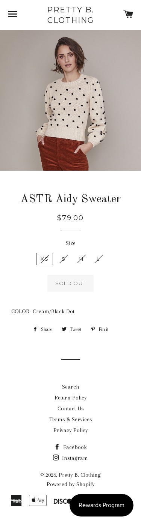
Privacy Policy (70, 430)
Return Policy (71, 397)
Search (70, 386)
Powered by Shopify (71, 484)
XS (45, 259)
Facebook (74, 447)
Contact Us (71, 408)
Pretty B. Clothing (70, 15)
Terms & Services (70, 419)
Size (71, 243)
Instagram (74, 458)
